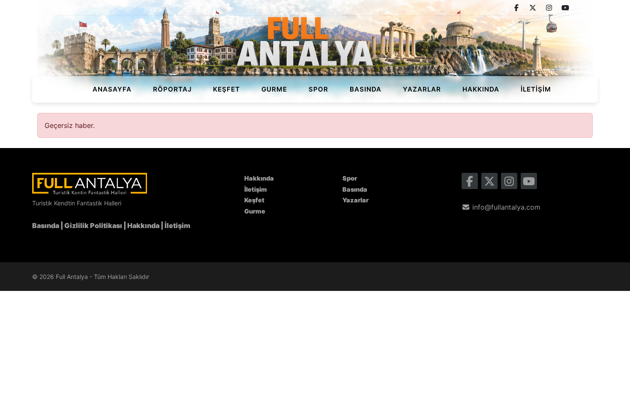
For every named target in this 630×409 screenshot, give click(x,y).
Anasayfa (112, 89)
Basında (365, 89)
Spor (318, 89)
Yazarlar (422, 89)
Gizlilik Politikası (93, 225)
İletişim (536, 89)
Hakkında (480, 89)
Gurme (274, 89)
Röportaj (172, 89)
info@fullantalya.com (505, 207)
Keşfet (226, 89)
